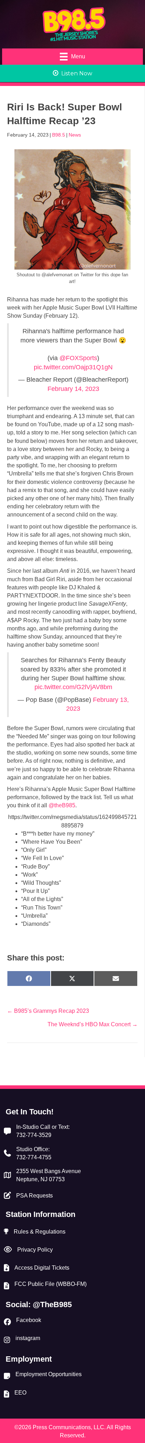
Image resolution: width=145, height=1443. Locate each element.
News (75, 135)
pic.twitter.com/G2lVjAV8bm (73, 687)
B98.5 (58, 135)
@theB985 (62, 805)
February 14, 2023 (73, 388)
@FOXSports (78, 358)
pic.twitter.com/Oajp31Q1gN (73, 367)
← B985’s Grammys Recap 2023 (48, 1011)
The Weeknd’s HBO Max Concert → (93, 1024)
